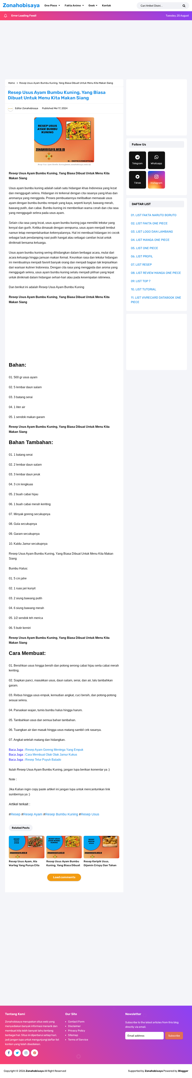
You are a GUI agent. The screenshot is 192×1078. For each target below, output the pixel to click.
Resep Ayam (32, 814)
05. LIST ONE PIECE (144, 248)
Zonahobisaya (154, 1071)
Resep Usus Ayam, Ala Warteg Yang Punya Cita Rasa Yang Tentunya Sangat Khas (24, 867)
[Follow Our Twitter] (17, 1052)
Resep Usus (90, 814)
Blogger (183, 1071)
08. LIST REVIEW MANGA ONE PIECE (156, 273)
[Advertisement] (96, 50)
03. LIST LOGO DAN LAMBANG (152, 231)
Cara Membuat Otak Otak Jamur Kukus (51, 754)
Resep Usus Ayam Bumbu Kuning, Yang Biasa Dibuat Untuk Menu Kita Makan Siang (63, 867)
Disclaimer (74, 1026)
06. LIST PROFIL (142, 256)
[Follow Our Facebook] (8, 1052)
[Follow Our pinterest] (34, 1052)
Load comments (64, 877)
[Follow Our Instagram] (25, 1052)
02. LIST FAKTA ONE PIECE (149, 223)
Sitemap (73, 1035)
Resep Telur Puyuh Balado (43, 759)
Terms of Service (78, 1039)
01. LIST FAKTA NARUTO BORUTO (153, 215)
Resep (15, 814)
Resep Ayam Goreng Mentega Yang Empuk (54, 749)
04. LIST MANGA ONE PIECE (150, 240)
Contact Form (76, 1021)
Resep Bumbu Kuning (61, 814)
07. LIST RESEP (141, 264)
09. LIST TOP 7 (140, 281)
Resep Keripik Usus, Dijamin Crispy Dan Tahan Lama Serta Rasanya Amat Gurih (100, 867)
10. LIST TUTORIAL (143, 289)
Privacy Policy (76, 1030)
